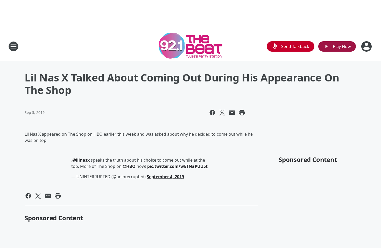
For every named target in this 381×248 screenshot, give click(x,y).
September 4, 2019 (165, 177)
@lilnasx (81, 160)
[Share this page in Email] (232, 112)
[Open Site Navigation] (13, 46)
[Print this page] (241, 112)
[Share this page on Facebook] (212, 112)
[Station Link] (190, 46)
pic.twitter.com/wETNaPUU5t (177, 166)
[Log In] (367, 46)
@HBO (129, 166)
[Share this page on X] (222, 112)
